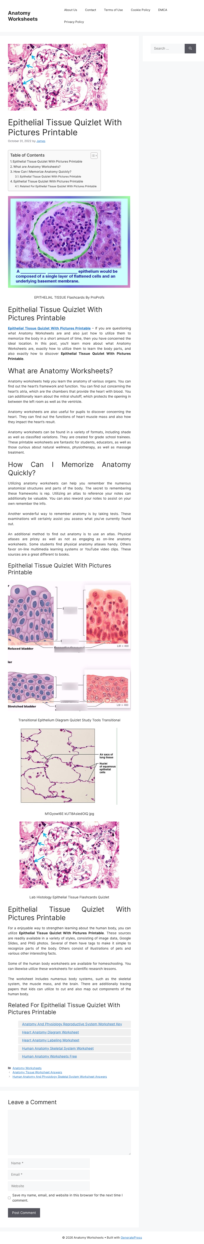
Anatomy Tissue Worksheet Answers (37, 1072)
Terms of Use (113, 10)
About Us (70, 10)
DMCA (162, 10)
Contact (90, 10)
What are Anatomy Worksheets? (37, 167)
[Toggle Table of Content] (92, 155)
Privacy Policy (74, 22)
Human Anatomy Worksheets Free (49, 1056)
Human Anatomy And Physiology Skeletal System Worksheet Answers (60, 1076)
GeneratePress (131, 1237)
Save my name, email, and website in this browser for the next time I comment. (67, 1197)
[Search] (190, 48)
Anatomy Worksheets (23, 16)
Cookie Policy (140, 10)
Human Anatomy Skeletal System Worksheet (58, 1048)
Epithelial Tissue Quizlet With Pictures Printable (47, 161)
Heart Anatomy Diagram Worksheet (50, 1032)
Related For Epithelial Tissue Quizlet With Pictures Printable (58, 186)
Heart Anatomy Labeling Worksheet (50, 1040)
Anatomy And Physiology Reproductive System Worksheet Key (72, 1024)
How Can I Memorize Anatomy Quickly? (42, 172)
